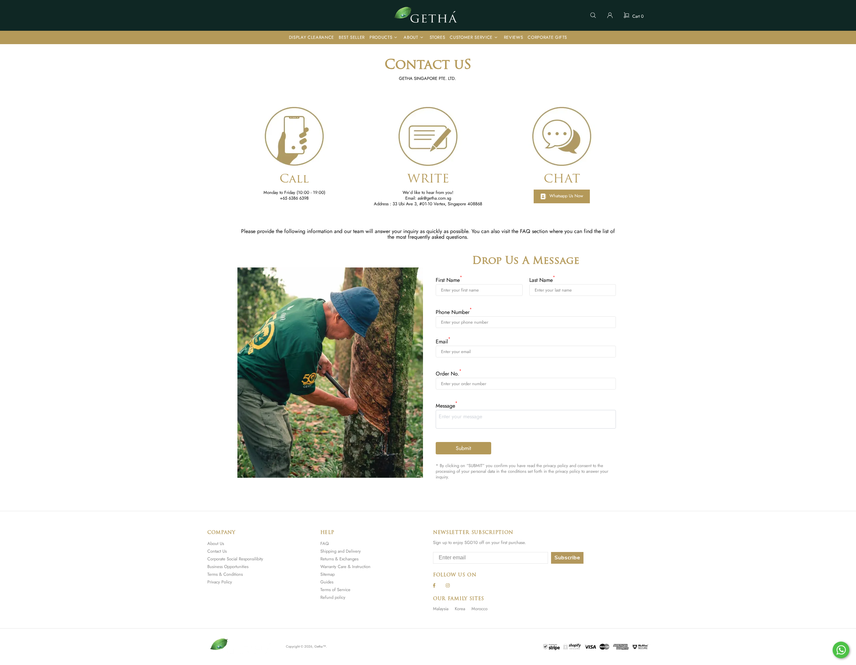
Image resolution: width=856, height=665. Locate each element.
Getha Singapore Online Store (428, 15)
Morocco (479, 609)
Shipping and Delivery (340, 551)
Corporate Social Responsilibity (235, 559)
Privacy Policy (219, 582)
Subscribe (567, 557)
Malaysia (440, 609)
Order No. (448, 373)
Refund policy (332, 597)
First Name (449, 280)
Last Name (542, 280)
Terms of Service (335, 589)
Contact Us (217, 551)
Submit (463, 448)
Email (443, 341)
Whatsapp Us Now (566, 196)
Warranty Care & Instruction (345, 566)
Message (446, 406)
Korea (460, 609)
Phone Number (454, 312)
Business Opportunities (227, 566)
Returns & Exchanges (339, 559)
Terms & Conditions (225, 574)
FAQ (324, 543)
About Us (215, 543)
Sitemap (327, 574)
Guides (326, 582)
